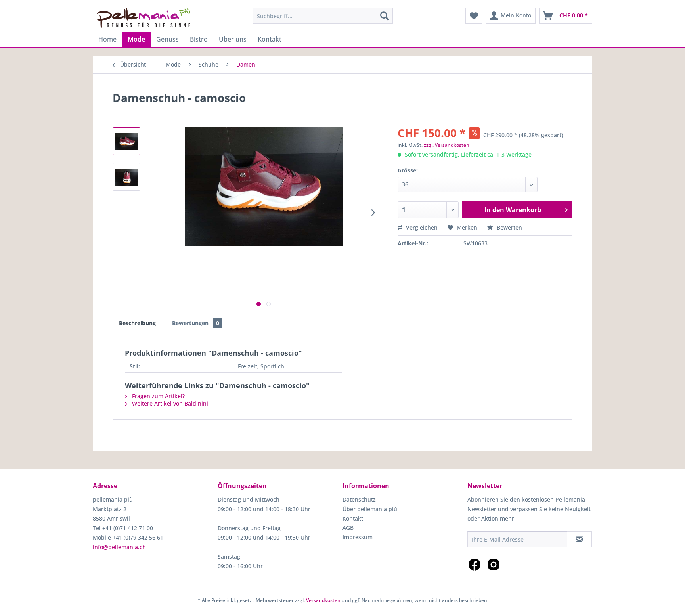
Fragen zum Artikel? (157, 396)
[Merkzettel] (473, 16)
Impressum (357, 537)
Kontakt (352, 518)
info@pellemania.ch (119, 547)
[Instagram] (493, 564)
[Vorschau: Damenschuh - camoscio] (126, 141)
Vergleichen (421, 227)
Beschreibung (137, 323)
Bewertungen (195, 323)
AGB (348, 527)
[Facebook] (474, 564)
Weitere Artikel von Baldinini (169, 403)
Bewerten (508, 227)
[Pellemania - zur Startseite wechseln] (143, 18)
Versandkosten (323, 600)
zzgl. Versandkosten (446, 145)
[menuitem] (323, 16)
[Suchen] (384, 16)
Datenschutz (359, 499)
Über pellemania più (369, 509)
